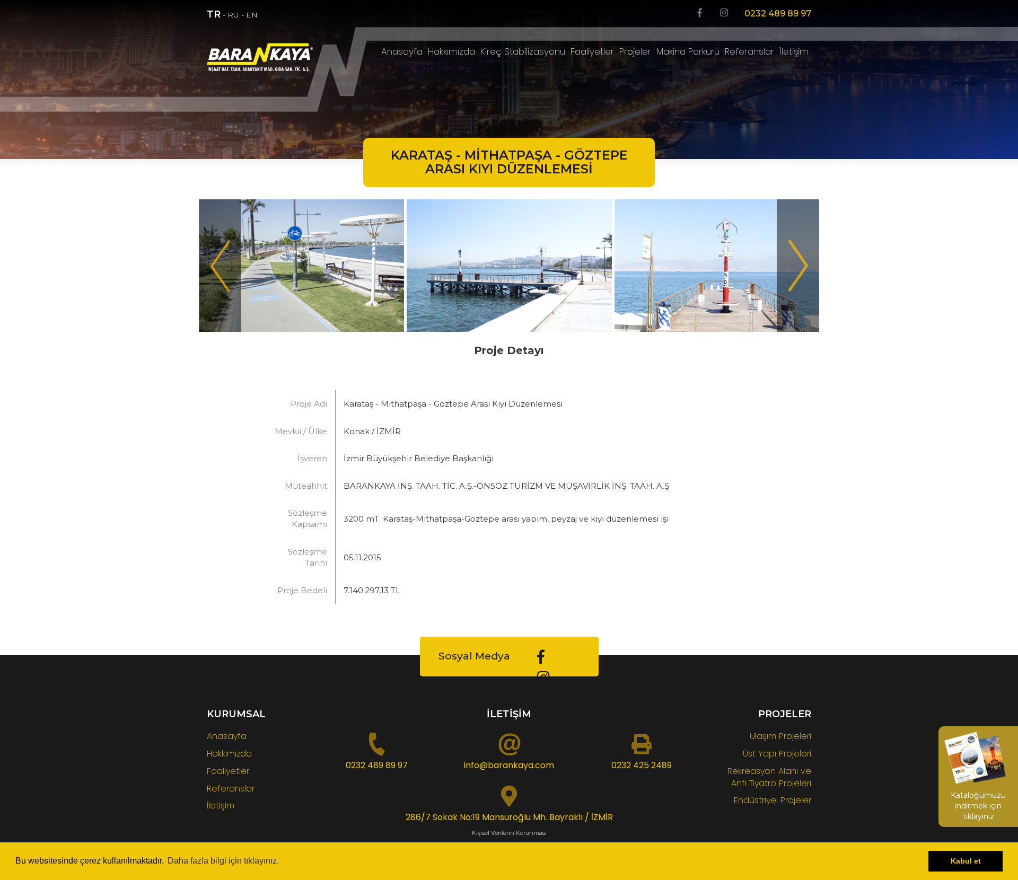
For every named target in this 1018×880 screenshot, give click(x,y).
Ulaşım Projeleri (780, 736)
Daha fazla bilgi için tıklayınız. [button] (223, 860)
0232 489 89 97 (777, 13)
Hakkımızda (451, 51)
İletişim (794, 51)
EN (252, 15)
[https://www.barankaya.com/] (276, 57)
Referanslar (749, 51)
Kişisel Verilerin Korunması (509, 833)
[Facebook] (699, 13)
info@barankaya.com (509, 765)
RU (233, 15)
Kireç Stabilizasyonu (522, 51)
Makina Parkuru (687, 51)
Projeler (635, 51)
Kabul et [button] (966, 861)
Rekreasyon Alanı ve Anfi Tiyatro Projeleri (769, 777)
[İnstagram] (724, 13)
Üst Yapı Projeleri (777, 753)
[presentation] (220, 265)
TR (214, 14)
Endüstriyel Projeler (772, 800)
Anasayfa (402, 51)
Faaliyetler (592, 51)
